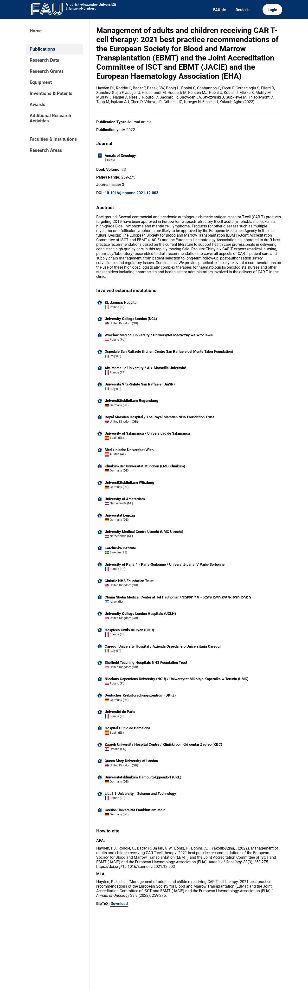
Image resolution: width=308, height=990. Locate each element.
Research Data (44, 60)
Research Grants (47, 71)
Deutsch (243, 9)
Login (272, 9)
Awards (37, 104)
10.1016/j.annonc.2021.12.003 (131, 193)
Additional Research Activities (50, 118)
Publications (42, 49)
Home (36, 30)
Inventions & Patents (51, 93)
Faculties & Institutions (53, 139)
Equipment (41, 82)
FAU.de (219, 9)
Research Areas (46, 150)
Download (119, 903)
